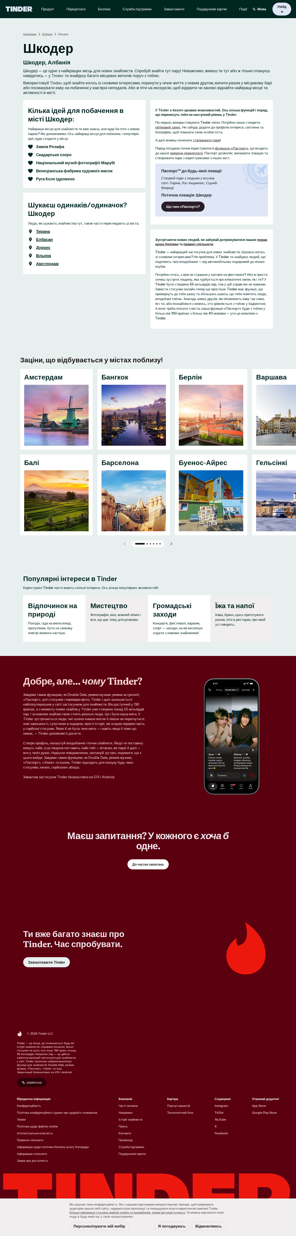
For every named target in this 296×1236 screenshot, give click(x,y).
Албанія (47, 34)
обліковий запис (168, 127)
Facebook (221, 1133)
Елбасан (44, 239)
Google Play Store (264, 1113)
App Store (259, 1106)
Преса (123, 1126)
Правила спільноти (30, 1140)
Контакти (125, 1133)
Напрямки (29, 34)
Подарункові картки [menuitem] (212, 9)
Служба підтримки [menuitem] (137, 9)
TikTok (219, 1113)
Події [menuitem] (243, 9)
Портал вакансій (178, 1106)
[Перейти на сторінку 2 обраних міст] (147, 544)
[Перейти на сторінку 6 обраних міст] (160, 544)
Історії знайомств (130, 1119)
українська (34, 1082)
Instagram (221, 1106)
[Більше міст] (171, 543)
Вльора (43, 255)
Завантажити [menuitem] (174, 9)
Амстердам (47, 263)
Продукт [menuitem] (47, 9)
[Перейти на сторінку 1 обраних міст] (140, 544)
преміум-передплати (186, 153)
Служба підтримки (131, 1147)
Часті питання (128, 1106)
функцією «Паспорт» (231, 148)
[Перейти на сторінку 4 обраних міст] (153, 544)
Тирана (43, 231)
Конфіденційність (29, 1106)
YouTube (220, 1119)
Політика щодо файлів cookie (37, 1126)
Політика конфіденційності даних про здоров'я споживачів (57, 1113)
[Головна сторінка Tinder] (19, 9)
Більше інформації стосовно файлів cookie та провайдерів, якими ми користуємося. (127, 1212)
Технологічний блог (180, 1113)
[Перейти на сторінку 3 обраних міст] (150, 544)
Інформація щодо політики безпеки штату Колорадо (53, 1147)
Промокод (125, 1140)
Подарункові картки (132, 1154)
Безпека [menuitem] (104, 9)
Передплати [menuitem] (76, 9)
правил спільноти (198, 244)
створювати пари (206, 140)
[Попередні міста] (124, 543)
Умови (21, 1119)
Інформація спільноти (32, 1154)
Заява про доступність (32, 1161)
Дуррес (43, 247)
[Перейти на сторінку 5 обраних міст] (157, 544)
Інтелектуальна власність (35, 1133)
